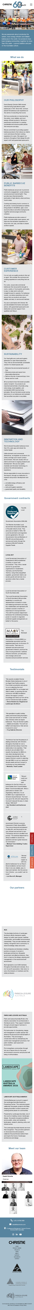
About (17, 1253)
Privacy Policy (23, 1305)
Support (17, 1255)
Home (17, 1246)
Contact (17, 1258)
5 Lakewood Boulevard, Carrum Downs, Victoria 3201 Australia (19, 1229)
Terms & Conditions (14, 1305)
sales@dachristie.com (19, 1224)
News (17, 1251)
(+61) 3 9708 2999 (19, 1220)
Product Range (17, 1248)
